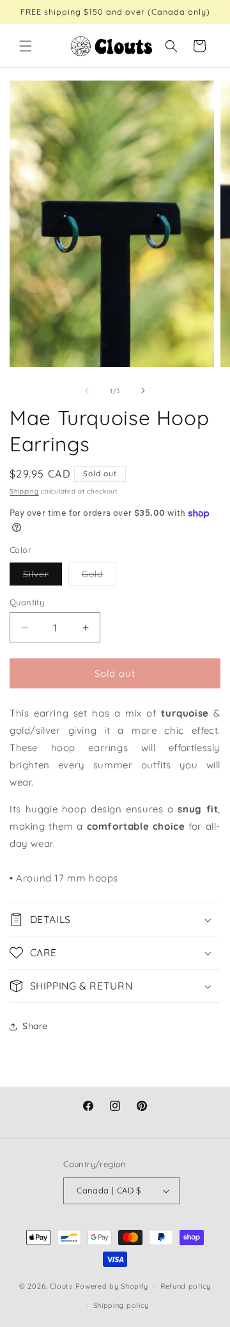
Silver (42, 577)
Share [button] (35, 1026)
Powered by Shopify (112, 1285)
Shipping (24, 491)
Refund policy (185, 1286)
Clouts (62, 1285)
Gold (99, 577)
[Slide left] (87, 390)
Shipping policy (121, 1305)
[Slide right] (143, 390)
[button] (26, 46)
